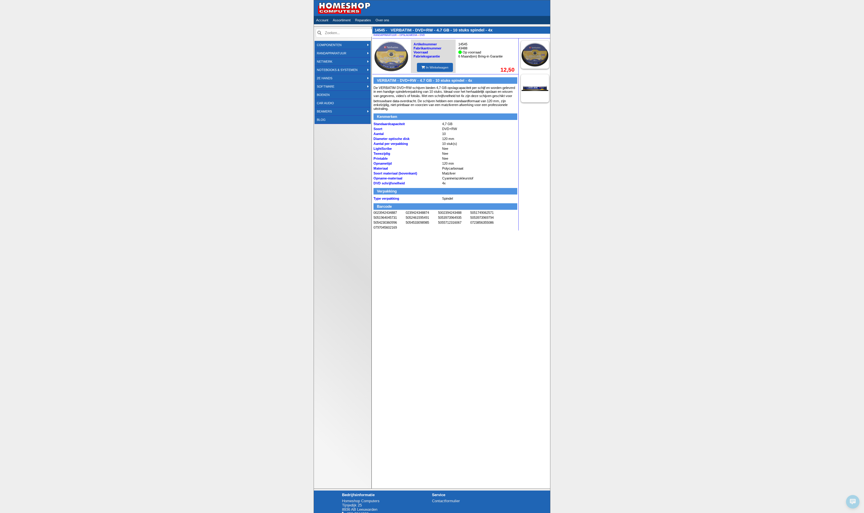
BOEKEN (323, 95)
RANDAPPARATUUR (331, 53)
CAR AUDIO (325, 103)
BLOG (321, 120)
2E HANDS (324, 78)
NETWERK (324, 61)
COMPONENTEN (329, 45)
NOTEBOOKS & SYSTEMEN (337, 70)
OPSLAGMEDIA (408, 35)
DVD (422, 35)
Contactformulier (446, 501)
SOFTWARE (325, 86)
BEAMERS (324, 111)
